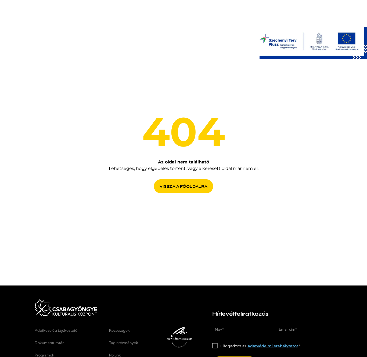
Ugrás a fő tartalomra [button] (25, 3)
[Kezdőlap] (60, 18)
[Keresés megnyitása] (305, 13)
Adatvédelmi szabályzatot (272, 346)
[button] (327, 13)
